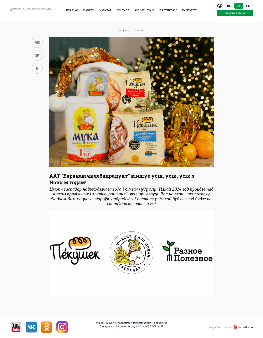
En (248, 6)
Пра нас (72, 10)
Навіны (88, 10)
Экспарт (123, 10)
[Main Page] (30, 9)
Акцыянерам (144, 10)
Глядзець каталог (235, 13)
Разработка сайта (220, 327)
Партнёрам (168, 10)
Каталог (105, 10)
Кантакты (189, 10)
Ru (229, 6)
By (239, 6)
